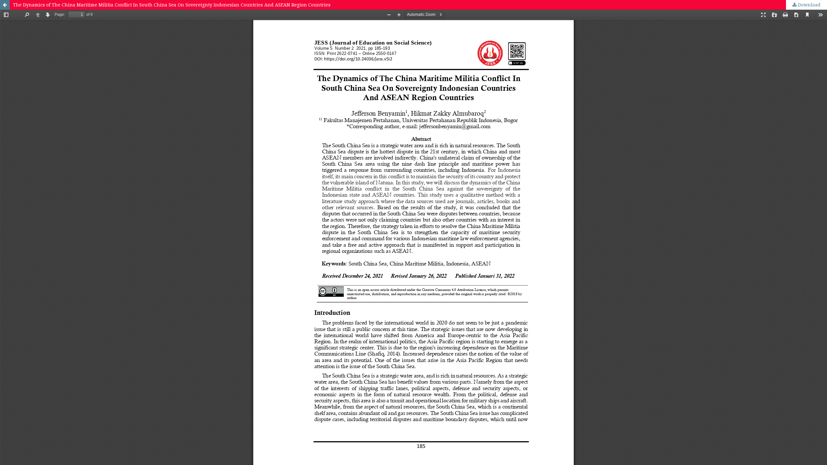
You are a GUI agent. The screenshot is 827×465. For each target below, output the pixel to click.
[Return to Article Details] (5, 5)
